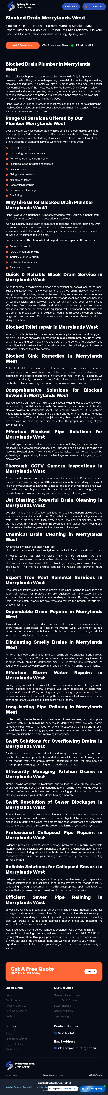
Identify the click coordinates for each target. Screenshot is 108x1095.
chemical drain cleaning (19, 559)
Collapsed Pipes (63, 1011)
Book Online (71, 6)
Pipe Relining (61, 1016)
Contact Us (91, 971)
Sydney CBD (28, 1087)
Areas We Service (16, 1006)
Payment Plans (14, 1044)
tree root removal (43, 597)
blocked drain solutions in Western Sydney (30, 550)
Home (9, 995)
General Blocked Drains (67, 995)
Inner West (39, 1087)
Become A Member (17, 1011)
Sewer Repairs (62, 1006)
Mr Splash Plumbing (13, 1087)
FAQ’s (9, 1034)
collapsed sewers (64, 883)
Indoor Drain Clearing (66, 1000)
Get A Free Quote (22, 45)
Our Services (13, 1000)
